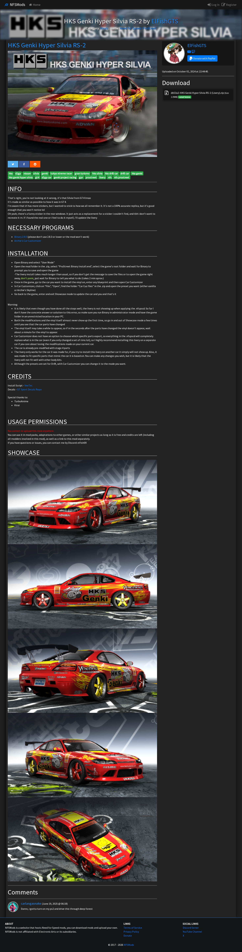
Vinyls (104, 28)
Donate (127, 935)
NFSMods (17, 4)
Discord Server (191, 927)
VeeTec (28, 385)
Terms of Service (132, 927)
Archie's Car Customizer (27, 240)
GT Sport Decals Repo (29, 389)
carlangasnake (31, 903)
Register (231, 5)
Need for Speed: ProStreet (138, 28)
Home (36, 5)
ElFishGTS (196, 45)
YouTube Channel (192, 931)
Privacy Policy (131, 931)
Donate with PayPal (204, 58)
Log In (215, 5)
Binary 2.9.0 (20, 236)
